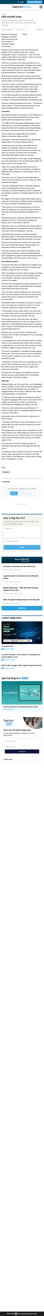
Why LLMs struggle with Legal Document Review (22, 665)
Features (6, 472)
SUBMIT (22, 547)
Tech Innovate (7, 646)
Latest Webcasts (11, 618)
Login (22, 2)
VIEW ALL (22, 608)
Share (40, 29)
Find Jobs (22, 751)
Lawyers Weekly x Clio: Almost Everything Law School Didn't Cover (21, 655)
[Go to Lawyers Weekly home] (22, 7)
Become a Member (34, 2)
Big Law (4, 14)
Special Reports (14, 678)
